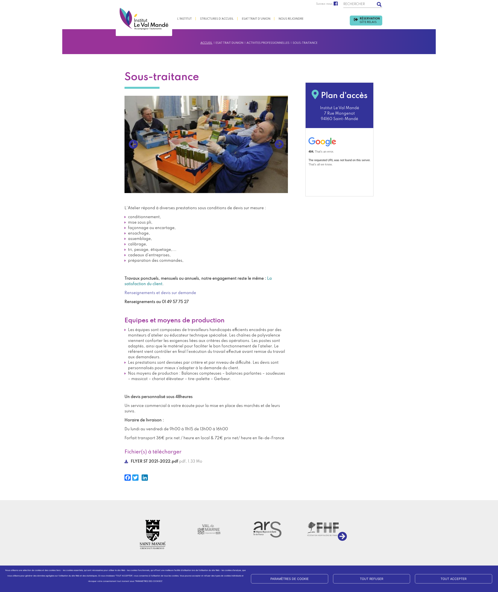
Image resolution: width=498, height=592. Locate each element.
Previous (133, 144)
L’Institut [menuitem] (184, 19)
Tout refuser (371, 579)
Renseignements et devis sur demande (160, 293)
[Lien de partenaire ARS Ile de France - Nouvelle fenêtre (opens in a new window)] (265, 529)
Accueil (206, 43)
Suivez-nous (324, 4)
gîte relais (368, 22)
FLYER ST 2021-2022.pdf (154, 462)
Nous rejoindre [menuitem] (291, 19)
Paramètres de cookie (289, 579)
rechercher (379, 4)
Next (279, 144)
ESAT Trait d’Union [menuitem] (256, 19)
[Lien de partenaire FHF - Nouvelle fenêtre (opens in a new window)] (322, 529)
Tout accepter (453, 579)
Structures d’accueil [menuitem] (217, 19)
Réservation (370, 20)
